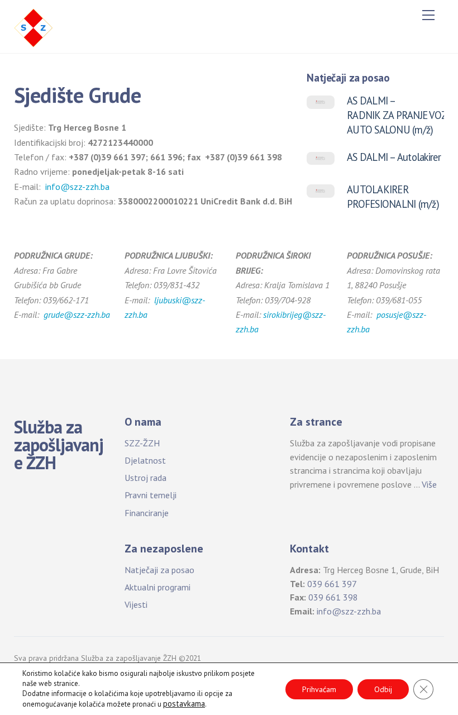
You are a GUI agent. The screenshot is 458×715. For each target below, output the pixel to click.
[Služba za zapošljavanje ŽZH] (33, 27)
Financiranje (147, 512)
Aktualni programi (157, 587)
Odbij (383, 689)
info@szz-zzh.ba (77, 186)
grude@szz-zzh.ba (77, 314)
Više (429, 484)
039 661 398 (333, 597)
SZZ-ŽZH (142, 443)
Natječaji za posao (159, 569)
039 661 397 (332, 583)
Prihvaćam (319, 689)
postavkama (184, 704)
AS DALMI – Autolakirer (394, 157)
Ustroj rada (145, 477)
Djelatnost (145, 460)
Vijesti (136, 604)
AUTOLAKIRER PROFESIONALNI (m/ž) (393, 197)
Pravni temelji (150, 494)
